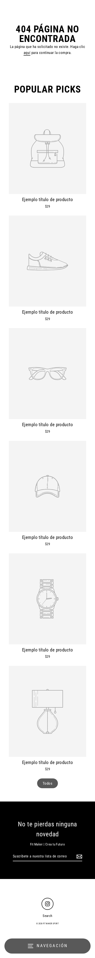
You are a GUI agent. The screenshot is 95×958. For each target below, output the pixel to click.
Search (47, 916)
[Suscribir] (78, 856)
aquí (27, 52)
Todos (47, 783)
